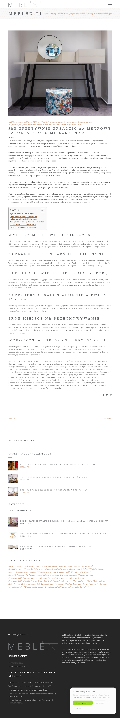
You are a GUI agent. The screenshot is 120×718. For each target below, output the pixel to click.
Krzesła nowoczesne (15, 569)
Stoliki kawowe (14, 584)
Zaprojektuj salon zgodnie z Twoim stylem (27, 222)
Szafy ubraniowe (56, 584)
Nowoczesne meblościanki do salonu (22, 581)
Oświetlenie (48, 581)
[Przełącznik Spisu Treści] (41, 210)
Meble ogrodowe (58, 572)
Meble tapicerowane (45, 575)
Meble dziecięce (44, 572)
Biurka (10, 566)
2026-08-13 (24, 467)
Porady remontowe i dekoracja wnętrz (51, 125)
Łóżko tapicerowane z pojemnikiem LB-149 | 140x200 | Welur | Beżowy (64, 521)
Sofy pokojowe (99, 581)
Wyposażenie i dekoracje (98, 584)
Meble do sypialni (15, 572)
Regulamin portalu (15, 663)
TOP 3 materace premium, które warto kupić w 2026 (53, 477)
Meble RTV (70, 572)
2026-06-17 (24, 480)
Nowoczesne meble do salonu (72, 578)
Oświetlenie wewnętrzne (63, 581)
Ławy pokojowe (68, 587)
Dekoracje (18, 566)
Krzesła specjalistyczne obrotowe (37, 569)
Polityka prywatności (16, 666)
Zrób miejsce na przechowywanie (23, 224)
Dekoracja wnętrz (70, 122)
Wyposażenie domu (80, 584)
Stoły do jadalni (43, 584)
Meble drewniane (29, 572)
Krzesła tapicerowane (59, 569)
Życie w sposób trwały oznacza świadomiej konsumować (58, 464)
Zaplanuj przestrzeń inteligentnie (23, 216)
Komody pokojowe (73, 566)
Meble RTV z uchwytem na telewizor (22, 575)
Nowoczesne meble (86, 575)
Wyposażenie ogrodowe (34, 587)
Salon (90, 581)
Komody (62, 566)
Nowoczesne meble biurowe (18, 578)
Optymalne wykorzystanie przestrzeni (22, 125)
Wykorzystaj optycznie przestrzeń (23, 227)
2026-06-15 (24, 492)
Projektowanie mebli (74, 125)
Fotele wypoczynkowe (49, 566)
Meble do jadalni (82, 569)
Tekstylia (68, 584)
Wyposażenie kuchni (16, 587)
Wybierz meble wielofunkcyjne (22, 214)
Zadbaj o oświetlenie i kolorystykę (24, 219)
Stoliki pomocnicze (28, 584)
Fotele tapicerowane (31, 566)
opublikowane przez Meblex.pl (19, 122)
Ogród (40, 581)
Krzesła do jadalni (89, 566)
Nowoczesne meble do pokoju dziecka (45, 578)
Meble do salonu (96, 569)
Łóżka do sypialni (81, 587)
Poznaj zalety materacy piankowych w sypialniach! (55, 490)
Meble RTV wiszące (82, 572)
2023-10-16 (37, 122)
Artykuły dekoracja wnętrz (59, 13)
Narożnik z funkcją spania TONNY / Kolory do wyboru (56, 546)
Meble (71, 569)
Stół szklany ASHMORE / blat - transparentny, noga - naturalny (63, 534)
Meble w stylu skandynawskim (65, 575)
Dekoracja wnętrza (85, 122)
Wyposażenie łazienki (53, 587)
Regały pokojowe (80, 581)
